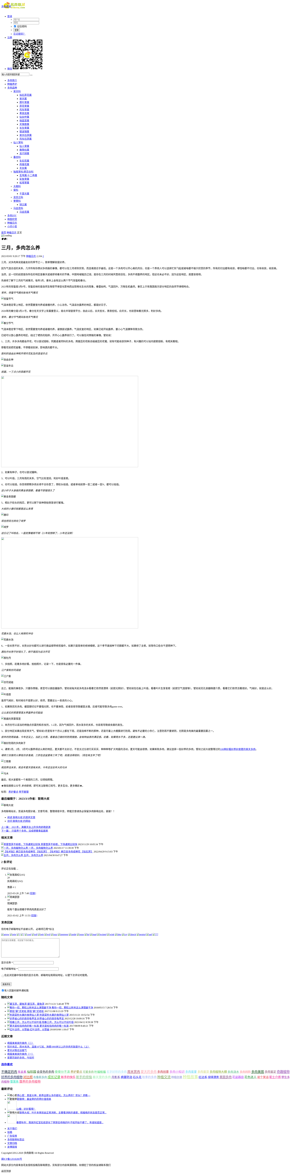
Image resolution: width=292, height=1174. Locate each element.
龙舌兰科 (18, 197)
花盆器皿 (238, 1077)
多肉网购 (245, 1071)
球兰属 (23, 204)
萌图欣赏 (12, 219)
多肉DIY (12, 215)
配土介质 (275, 1077)
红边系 (203, 1077)
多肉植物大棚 (218, 1071)
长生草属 (24, 128)
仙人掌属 (24, 146)
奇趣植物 (283, 1072)
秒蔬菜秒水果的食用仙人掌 (54, 1015)
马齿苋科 (18, 208)
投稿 (9, 1132)
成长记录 (54, 1077)
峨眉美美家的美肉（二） (20, 1043)
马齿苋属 (24, 212)
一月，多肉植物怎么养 (41, 848)
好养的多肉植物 (12, 1077)
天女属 (23, 168)
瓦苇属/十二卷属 (28, 175)
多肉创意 (163, 1071)
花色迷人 (250, 1077)
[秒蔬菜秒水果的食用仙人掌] (23, 1015)
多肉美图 (257, 1072)
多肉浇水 (233, 1071)
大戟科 (17, 186)
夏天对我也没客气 (17, 1050)
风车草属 (24, 109)
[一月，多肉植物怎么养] (15, 848)
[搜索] (31, 75)
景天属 (23, 98)
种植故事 (190, 1077)
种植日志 (12, 223)
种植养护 (12, 84)
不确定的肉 (9, 1071)
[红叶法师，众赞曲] (18, 1029)
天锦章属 (24, 124)
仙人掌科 (18, 142)
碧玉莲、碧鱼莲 (35, 1004)
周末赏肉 (133, 1071)
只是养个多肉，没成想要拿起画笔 (24, 830)
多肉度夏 (191, 1071)
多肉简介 (12, 80)
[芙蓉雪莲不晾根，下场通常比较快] (21, 844)
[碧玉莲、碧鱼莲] (17, 1004)
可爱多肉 (88, 1071)
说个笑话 (263, 1077)
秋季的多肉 (149, 1077)
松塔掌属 (24, 182)
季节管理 (24, 792)
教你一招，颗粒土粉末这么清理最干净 (72, 1007)
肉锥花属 (24, 164)
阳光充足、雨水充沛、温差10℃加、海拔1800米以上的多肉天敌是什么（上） (48, 1046)
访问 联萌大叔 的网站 (18, 821)
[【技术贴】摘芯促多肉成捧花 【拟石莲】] (25, 851)
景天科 (17, 91)
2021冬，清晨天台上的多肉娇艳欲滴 (25, 827)
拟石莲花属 (25, 95)
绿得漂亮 (213, 1077)
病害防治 (126, 1077)
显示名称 (7, 962)
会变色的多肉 (45, 1071)
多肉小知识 (177, 1071)
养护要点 (13, 792)
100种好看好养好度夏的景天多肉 (237, 749)
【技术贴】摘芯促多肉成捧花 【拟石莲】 (71, 851)
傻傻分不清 (62, 1071)
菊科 (15, 190)
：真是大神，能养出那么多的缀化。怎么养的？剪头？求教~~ (53, 1095)
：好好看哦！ (26, 1109)
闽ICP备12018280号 (11, 1159)
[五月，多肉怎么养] (12, 855)
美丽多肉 (225, 1077)
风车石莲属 (25, 139)
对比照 (28, 1077)
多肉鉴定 (270, 1071)
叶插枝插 (100, 1071)
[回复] (33, 893)
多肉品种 (12, 87)
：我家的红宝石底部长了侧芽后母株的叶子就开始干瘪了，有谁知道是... (59, 1122)
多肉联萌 (6, 6)
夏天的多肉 (149, 1072)
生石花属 (24, 160)
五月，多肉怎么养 (33, 855)
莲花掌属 (24, 106)
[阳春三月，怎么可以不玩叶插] (24, 1022)
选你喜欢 (7, 1064)
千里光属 (24, 193)
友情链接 (12, 1147)
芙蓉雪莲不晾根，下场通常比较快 (59, 844)
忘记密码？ (19, 34)
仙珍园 (31, 1071)
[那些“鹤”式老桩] (17, 1011)
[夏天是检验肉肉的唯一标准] (23, 1026)
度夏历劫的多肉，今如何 (20, 1057)
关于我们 (12, 1128)
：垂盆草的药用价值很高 (34, 1099)
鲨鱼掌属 (24, 179)
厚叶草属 (24, 102)
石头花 (137, 1077)
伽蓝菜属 (24, 120)
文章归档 (12, 1143)
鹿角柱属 (24, 150)
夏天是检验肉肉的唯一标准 (54, 1026)
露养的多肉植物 (30, 1081)
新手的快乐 (68, 1077)
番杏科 (17, 157)
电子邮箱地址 (9, 969)
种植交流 (164, 1077)
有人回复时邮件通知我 (16, 990)
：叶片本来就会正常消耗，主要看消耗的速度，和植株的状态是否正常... (62, 1112)
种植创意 (176, 1077)
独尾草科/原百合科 (23, 171)
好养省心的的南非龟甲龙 (50, 1018)
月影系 (115, 1077)
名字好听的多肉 (116, 1071)
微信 (9, 68)
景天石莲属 (25, 135)
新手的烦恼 (84, 1077)
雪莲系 (14, 1081)
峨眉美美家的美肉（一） (20, 1054)
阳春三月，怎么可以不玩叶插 (58, 1022)
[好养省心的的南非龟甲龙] (22, 1018)
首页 (3, 232)
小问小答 (12, 226)
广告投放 (12, 1136)
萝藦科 (17, 201)
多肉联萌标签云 (15, 1139)
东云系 (22, 1071)
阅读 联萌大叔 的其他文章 (21, 817)
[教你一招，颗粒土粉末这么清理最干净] (29, 1007)
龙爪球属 (24, 153)
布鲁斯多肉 (40, 1077)
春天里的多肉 (102, 1077)
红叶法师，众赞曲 (39, 1029)
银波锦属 (24, 131)
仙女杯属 (24, 117)
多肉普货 (203, 1071)
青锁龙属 (24, 113)
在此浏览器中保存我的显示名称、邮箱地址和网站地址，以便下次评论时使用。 (46, 975)
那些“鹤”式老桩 (35, 1011)
